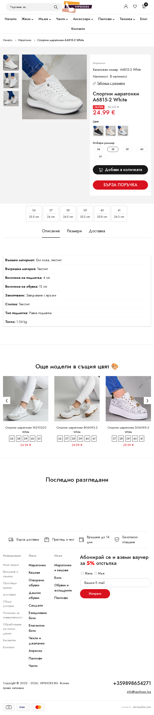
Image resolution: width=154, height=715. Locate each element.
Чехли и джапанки (37, 641)
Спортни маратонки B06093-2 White (77, 429)
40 (141, 149)
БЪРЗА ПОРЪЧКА (120, 185)
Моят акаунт (11, 565)
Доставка (9, 594)
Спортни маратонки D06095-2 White (128, 429)
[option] (11, 64)
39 (127, 149)
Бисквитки (9, 640)
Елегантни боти (37, 628)
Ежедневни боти (38, 615)
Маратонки (24, 40)
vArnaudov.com (142, 707)
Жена (88, 573)
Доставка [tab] (97, 231)
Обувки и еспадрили (63, 588)
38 (112, 149)
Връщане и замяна (10, 573)
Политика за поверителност (12, 615)
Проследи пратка (10, 585)
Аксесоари (81, 18)
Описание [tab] (51, 231)
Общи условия (8, 603)
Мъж (101, 573)
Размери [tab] (74, 231)
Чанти (60, 18)
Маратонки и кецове (62, 568)
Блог (143, 18)
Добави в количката (123, 170)
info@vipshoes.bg (139, 692)
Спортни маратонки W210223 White (25, 429)
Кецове (34, 572)
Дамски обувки (35, 595)
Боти (57, 577)
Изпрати (95, 593)
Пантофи (105, 18)
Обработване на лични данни (12, 629)
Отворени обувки (36, 583)
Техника (126, 18)
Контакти (78, 28)
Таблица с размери (111, 83)
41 (100, 156)
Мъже (43, 18)
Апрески (35, 650)
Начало (11, 18)
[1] (56, 7)
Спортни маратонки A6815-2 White (60, 40)
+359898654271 (132, 683)
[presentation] (6, 400)
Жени (26, 18)
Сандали (36, 605)
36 (98, 149)
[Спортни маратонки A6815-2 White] (54, 87)
